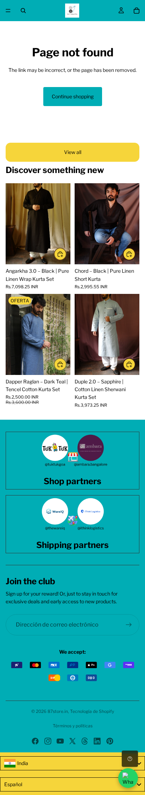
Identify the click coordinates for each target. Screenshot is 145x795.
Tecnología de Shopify (92, 711)
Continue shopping (73, 96)
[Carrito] (136, 10)
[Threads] (85, 741)
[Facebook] (35, 741)
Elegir (66, 254)
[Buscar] (23, 10)
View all (72, 152)
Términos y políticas (73, 725)
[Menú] (8, 10)
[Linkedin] (97, 741)
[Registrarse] (128, 624)
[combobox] (72, 763)
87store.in (58, 711)
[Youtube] (60, 741)
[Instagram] (48, 741)
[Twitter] (72, 741)
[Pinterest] (110, 741)
